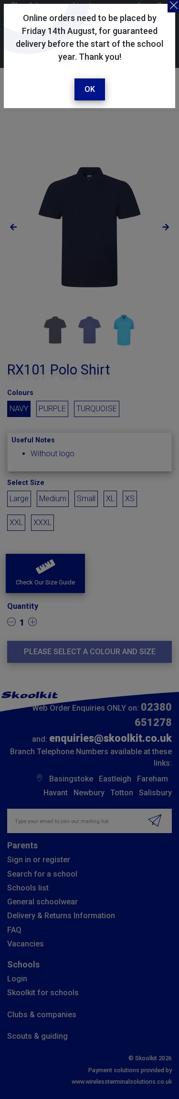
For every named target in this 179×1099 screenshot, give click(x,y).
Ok (89, 89)
